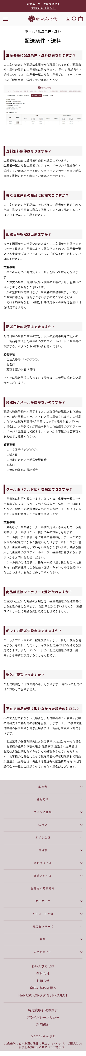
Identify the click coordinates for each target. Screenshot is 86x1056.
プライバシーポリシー (43, 1017)
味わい (42, 824)
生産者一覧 (34, 74)
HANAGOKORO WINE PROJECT (43, 995)
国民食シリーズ (43, 926)
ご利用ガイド (43, 951)
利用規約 (42, 1024)
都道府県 (43, 799)
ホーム (30, 31)
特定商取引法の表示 (43, 1010)
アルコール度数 (42, 913)
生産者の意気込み (43, 888)
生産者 (42, 786)
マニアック (43, 901)
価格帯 (42, 850)
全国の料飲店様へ (43, 987)
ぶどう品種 (43, 837)
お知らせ (42, 980)
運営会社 (42, 973)
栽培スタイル (43, 863)
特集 (43, 939)
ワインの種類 (43, 812)
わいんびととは (43, 966)
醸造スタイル (43, 875)
